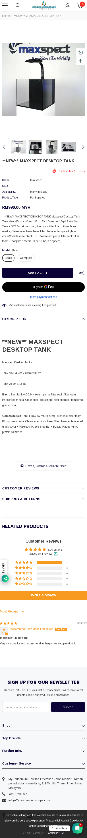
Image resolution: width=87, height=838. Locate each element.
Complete (26, 257)
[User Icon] (68, 5)
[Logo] (44, 5)
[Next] (81, 147)
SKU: (5, 186)
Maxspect (35, 180)
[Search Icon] (22, 5)
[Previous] (6, 147)
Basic (8, 257)
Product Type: (10, 197)
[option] (43, 79)
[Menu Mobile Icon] (5, 5)
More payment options (43, 297)
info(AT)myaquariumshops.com (29, 800)
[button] (24, 562)
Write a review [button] (43, 595)
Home (6, 15)
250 (11, 305)
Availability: (9, 191)
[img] (8, 623)
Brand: (6, 180)
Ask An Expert (57, 466)
